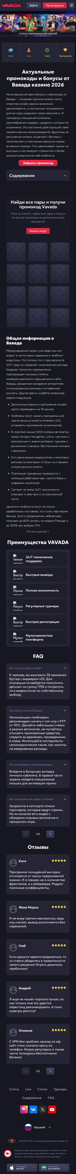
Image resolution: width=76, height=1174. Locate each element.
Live (28, 1089)
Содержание (32, 1098)
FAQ (51, 1098)
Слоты (14, 1089)
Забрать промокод (38, 163)
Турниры (60, 1089)
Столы (42, 1089)
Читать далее (36, 531)
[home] (11, 5)
